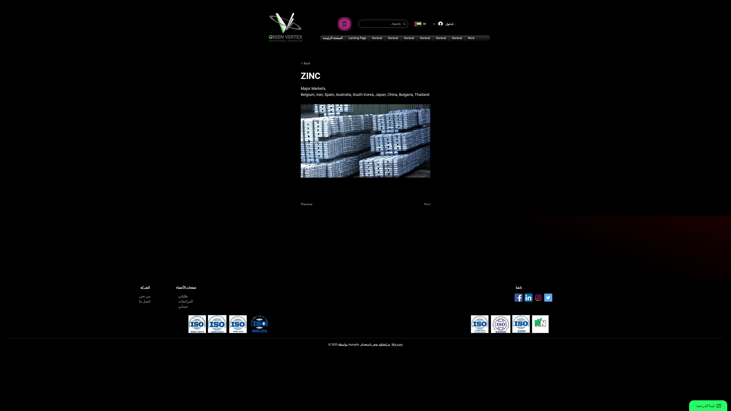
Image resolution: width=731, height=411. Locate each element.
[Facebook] (519, 298)
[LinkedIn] (528, 298)
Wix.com (397, 344)
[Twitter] (548, 298)
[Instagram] (538, 298)
